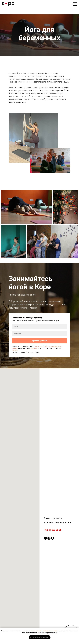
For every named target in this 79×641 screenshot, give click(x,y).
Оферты (15, 618)
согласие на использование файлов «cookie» (44, 631)
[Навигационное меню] (75, 4)
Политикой (35, 616)
